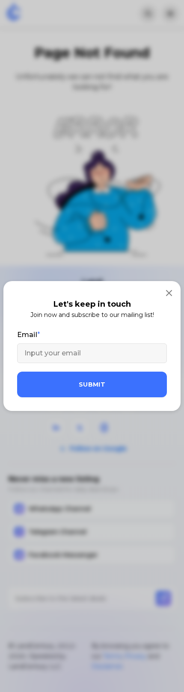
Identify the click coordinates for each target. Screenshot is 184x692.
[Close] (169, 292)
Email (27, 335)
